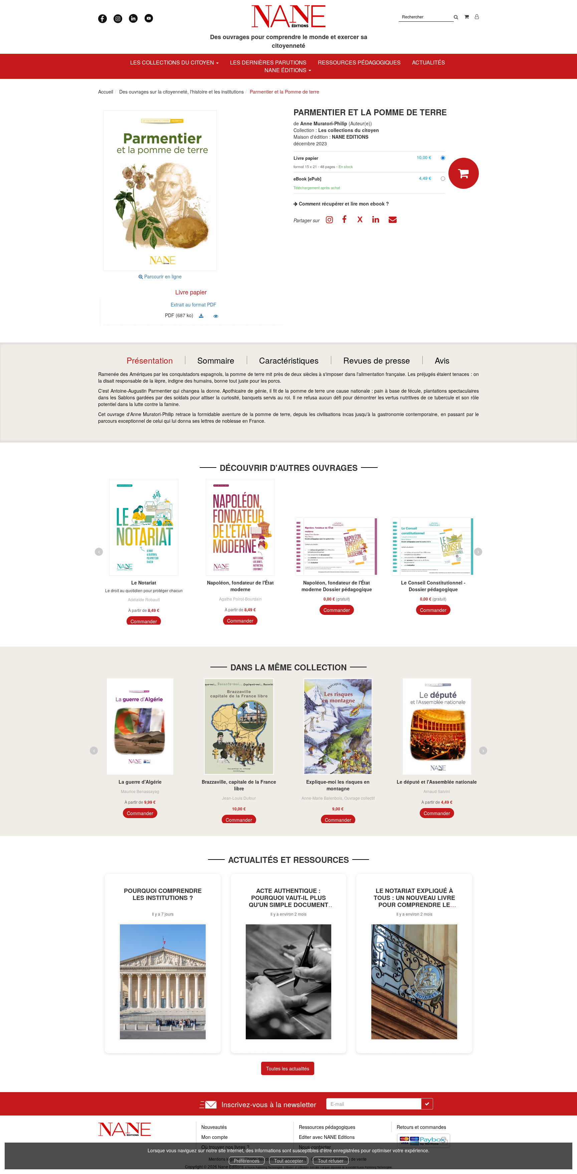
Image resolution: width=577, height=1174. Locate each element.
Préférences (246, 1160)
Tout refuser (331, 1160)
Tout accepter (288, 1160)
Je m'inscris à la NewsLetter (227, 60)
